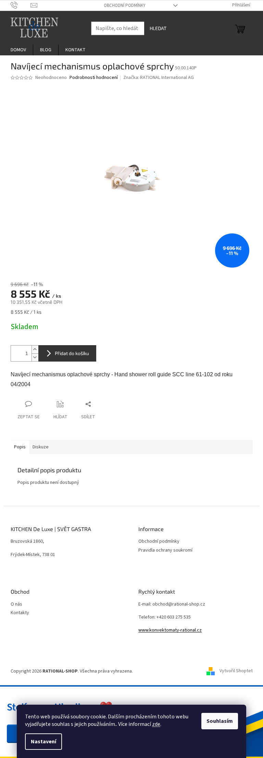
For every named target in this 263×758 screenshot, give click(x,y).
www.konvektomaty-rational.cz (170, 630)
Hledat (158, 28)
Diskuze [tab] (41, 447)
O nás (16, 604)
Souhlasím (219, 721)
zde (156, 724)
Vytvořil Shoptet (236, 671)
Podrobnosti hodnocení (94, 78)
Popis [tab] (20, 447)
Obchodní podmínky (125, 5)
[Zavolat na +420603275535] (21, 5)
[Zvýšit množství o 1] (35, 349)
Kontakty (20, 613)
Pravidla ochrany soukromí (165, 550)
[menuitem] (18, 49)
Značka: (158, 77)
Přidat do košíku (72, 353)
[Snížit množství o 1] (35, 357)
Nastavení (43, 741)
